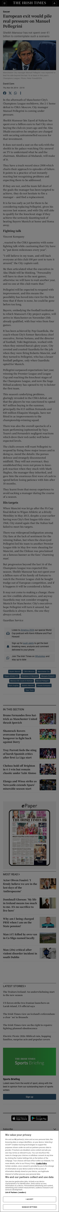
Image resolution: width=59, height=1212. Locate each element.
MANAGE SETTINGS (29, 1207)
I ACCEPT (29, 1199)
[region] (29, 1171)
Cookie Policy (41, 1163)
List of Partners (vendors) (15, 1192)
